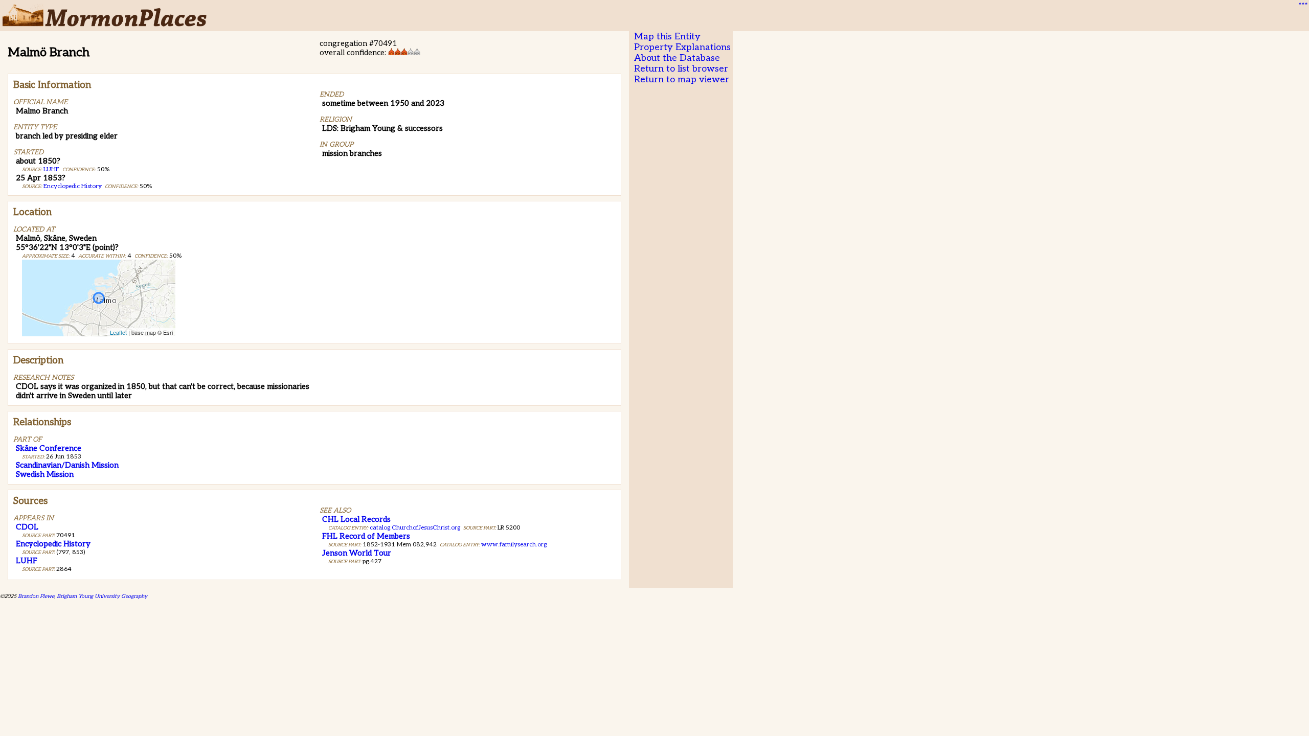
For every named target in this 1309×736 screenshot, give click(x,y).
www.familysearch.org (514, 544)
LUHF (51, 169)
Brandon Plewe (36, 596)
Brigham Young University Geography (102, 596)
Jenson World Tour (356, 553)
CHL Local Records (356, 519)
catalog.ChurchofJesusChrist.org (415, 528)
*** (1301, 5)
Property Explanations (682, 47)
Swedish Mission (45, 474)
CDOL (27, 527)
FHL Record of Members (366, 536)
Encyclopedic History (72, 186)
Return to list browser (681, 68)
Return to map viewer (681, 79)
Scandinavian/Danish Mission (67, 465)
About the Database (677, 58)
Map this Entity (667, 36)
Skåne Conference (48, 448)
